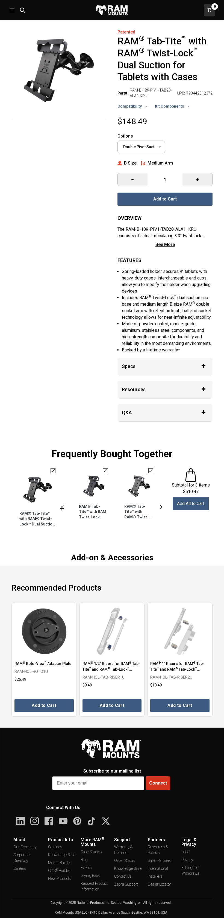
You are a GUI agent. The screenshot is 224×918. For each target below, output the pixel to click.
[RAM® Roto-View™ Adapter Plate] (44, 631)
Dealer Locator (159, 884)
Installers (155, 876)
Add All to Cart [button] (190, 503)
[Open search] (22, 10)
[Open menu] (11, 10)
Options (125, 136)
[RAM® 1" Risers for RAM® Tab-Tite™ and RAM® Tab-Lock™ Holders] (180, 631)
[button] (63, 506)
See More (165, 244)
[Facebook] (49, 821)
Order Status (124, 860)
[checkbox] (53, 470)
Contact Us (123, 876)
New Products (59, 878)
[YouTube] (63, 821)
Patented (126, 32)
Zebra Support (126, 884)
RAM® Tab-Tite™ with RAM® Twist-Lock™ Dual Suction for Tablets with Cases (37, 519)
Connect (158, 783)
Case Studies (91, 852)
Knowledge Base (61, 855)
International (158, 868)
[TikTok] (91, 821)
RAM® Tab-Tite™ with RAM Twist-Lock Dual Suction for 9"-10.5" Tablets (92, 512)
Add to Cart (165, 199)
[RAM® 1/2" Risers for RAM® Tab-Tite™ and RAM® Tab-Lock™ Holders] (112, 631)
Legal (185, 852)
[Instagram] (34, 821)
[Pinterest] (77, 821)
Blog (84, 860)
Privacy (187, 860)
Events (86, 867)
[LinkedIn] (20, 821)
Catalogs (55, 847)
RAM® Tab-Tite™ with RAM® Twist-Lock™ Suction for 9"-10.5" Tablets (137, 512)
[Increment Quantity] (133, 179)
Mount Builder (59, 863)
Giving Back (90, 875)
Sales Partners (159, 860)
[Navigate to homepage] (112, 10)
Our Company (25, 847)
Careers (19, 868)
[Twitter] (105, 821)
